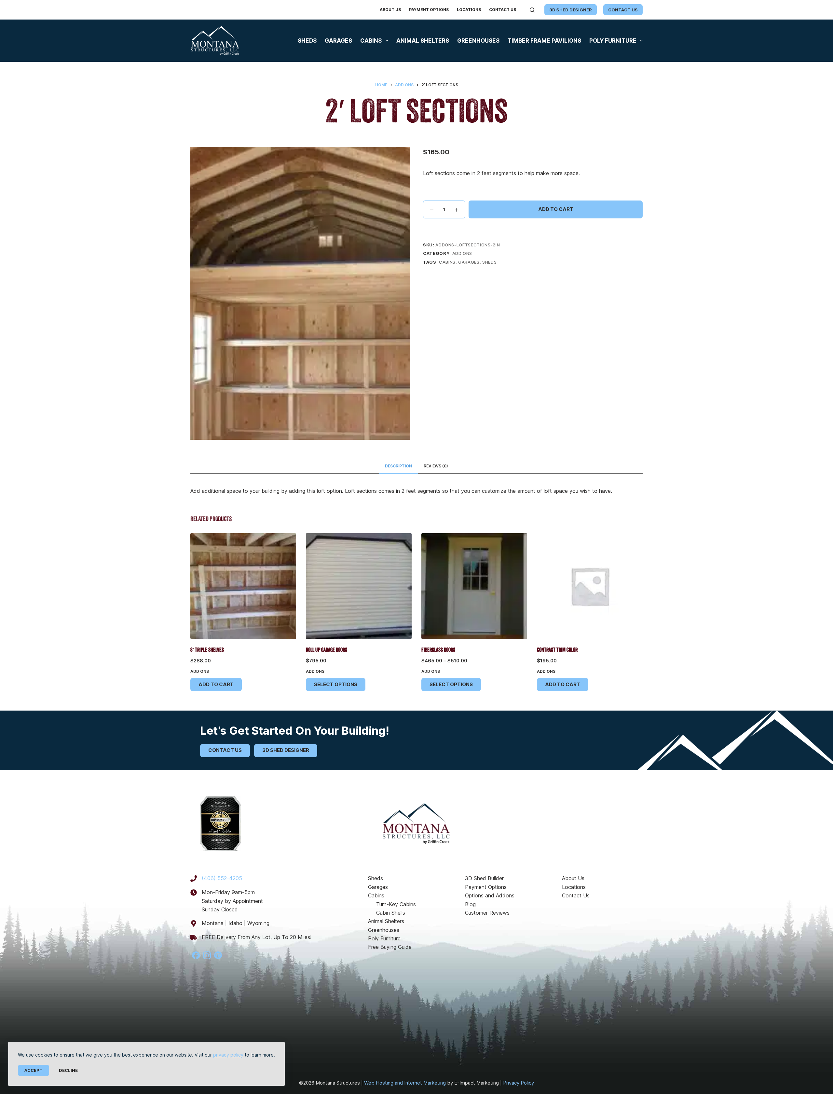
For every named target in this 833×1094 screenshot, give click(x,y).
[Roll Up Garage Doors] (359, 586)
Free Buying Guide (390, 947)
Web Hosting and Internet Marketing (405, 1083)
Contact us (623, 9)
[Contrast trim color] (590, 586)
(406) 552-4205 (222, 878)
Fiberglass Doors (438, 650)
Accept (33, 1070)
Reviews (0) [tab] (436, 466)
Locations (469, 9)
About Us (390, 9)
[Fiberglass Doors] (474, 586)
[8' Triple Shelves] (243, 586)
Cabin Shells (390, 912)
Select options (335, 684)
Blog (470, 904)
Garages (338, 40)
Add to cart (555, 209)
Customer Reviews (487, 912)
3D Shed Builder (484, 878)
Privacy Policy (518, 1083)
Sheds (307, 40)
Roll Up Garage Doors (326, 650)
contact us (225, 750)
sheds (489, 262)
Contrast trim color (557, 650)
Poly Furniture (612, 40)
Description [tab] (398, 466)
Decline (68, 1070)
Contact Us (502, 9)
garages (469, 262)
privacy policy (228, 1055)
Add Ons (462, 253)
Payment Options (429, 9)
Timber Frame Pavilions (544, 40)
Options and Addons (489, 895)
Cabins (371, 40)
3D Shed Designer (570, 9)
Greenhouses (478, 40)
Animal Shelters (422, 40)
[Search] (532, 9)
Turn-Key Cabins (396, 904)
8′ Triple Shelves (207, 650)
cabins (447, 262)
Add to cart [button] (216, 684)
